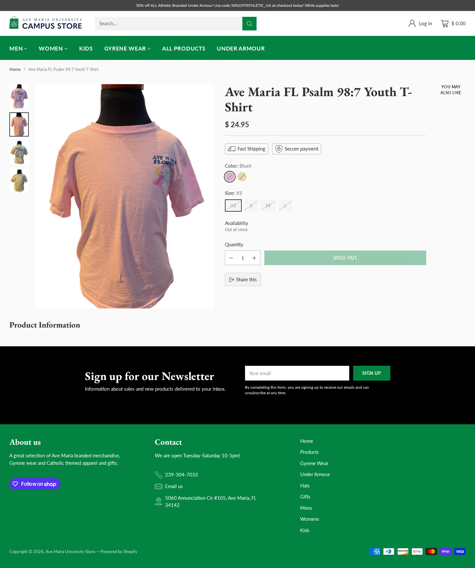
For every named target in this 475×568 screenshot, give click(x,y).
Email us (174, 486)
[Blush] (230, 177)
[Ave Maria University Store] (45, 23)
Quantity (234, 244)
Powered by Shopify (118, 551)
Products (309, 452)
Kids (305, 530)
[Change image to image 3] (19, 152)
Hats (305, 485)
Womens (309, 519)
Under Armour (315, 474)
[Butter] (242, 177)
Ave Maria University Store (70, 551)
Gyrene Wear (314, 463)
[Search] (249, 23)
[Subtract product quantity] (231, 258)
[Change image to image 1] (19, 96)
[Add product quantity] (254, 258)
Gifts (305, 496)
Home (15, 69)
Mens (306, 508)
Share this (246, 279)
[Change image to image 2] (19, 124)
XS (233, 205)
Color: (238, 166)
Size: (233, 193)
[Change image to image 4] (19, 181)
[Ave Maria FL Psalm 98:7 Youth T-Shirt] (124, 196)
